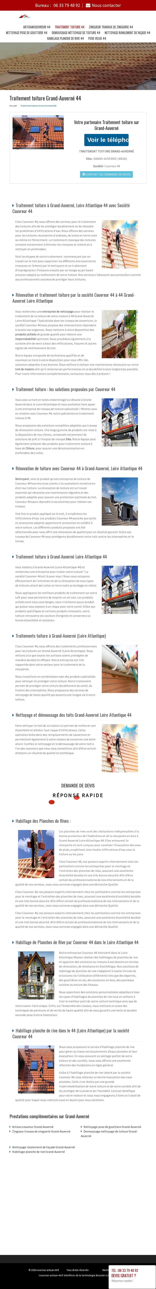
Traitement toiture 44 (69, 27)
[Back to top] (145, 1278)
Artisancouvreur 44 (36, 27)
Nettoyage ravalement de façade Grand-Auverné (43, 1147)
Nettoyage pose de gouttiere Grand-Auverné (112, 1127)
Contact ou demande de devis (107, 174)
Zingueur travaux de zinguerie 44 (111, 27)
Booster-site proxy (106, 1275)
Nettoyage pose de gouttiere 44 (26, 32)
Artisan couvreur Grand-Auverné (32, 1127)
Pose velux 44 (97, 38)
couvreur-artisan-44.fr (48, 1270)
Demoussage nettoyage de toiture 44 (76, 32)
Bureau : (57, 5)
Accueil (13, 105)
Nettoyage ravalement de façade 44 (127, 32)
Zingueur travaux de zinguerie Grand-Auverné (41, 1131)
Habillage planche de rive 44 (65, 38)
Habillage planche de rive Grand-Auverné (38, 1152)
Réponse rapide (78, 795)
